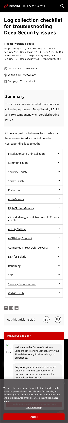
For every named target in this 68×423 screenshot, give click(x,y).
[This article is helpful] (46, 319)
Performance (16, 190)
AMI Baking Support (20, 238)
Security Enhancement (22, 284)
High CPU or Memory (21, 208)
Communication (18, 162)
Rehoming (14, 265)
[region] (34, 401)
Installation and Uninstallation (26, 153)
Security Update (18, 171)
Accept (34, 416)
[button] (53, 6)
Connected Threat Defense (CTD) (28, 247)
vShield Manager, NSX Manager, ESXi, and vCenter (33, 219)
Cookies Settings (34, 407)
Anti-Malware (16, 199)
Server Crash (16, 181)
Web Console (16, 293)
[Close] (64, 383)
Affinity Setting (17, 229)
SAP (10, 274)
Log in (18, 367)
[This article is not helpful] (58, 319)
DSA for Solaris (17, 256)
